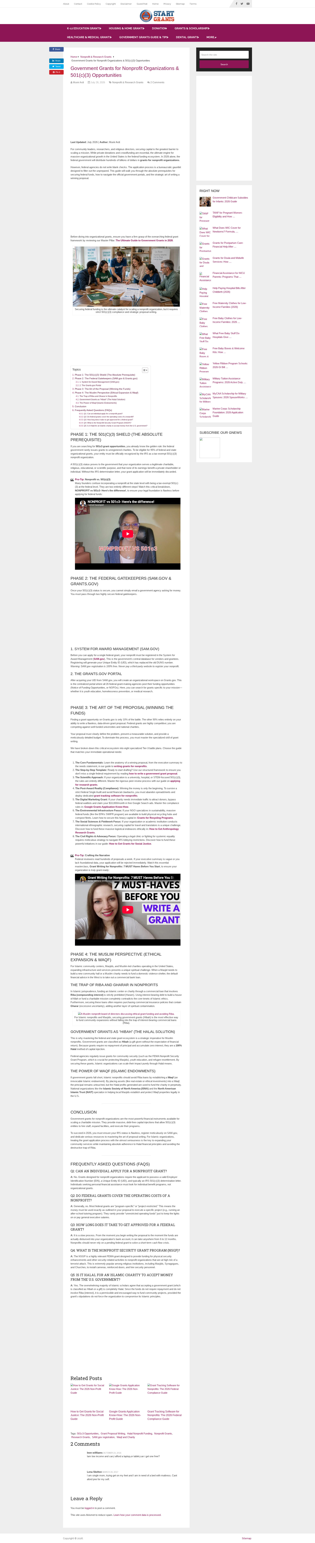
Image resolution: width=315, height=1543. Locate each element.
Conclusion (80, 406)
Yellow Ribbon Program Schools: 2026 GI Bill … (230, 365)
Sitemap (180, 4)
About (66, 4)
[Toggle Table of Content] (143, 370)
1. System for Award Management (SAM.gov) (99, 382)
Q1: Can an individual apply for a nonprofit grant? (103, 414)
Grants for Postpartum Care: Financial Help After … (228, 244)
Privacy (167, 4)
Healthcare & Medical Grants (89, 37)
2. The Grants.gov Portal (90, 385)
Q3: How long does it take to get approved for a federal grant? (108, 420)
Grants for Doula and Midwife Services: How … (228, 260)
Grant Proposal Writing (113, 1433)
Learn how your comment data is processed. (137, 1515)
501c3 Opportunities (88, 1433)
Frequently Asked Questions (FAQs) (93, 410)
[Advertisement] (130, 113)
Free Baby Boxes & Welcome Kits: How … (228, 350)
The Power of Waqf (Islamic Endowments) (98, 403)
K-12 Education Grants (84, 28)
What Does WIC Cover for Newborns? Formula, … (227, 229)
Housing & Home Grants (126, 28)
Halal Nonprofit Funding (139, 1433)
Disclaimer (126, 4)
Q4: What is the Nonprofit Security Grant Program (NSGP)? (107, 423)
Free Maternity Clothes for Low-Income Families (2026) (229, 305)
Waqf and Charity (126, 1437)
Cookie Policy (94, 4)
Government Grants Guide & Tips (143, 37)
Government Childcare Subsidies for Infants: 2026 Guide (230, 199)
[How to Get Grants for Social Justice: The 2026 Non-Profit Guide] (88, 1396)
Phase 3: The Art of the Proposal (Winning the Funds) (102, 389)
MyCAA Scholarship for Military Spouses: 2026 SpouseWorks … (230, 395)
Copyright (111, 4)
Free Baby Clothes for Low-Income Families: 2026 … (227, 320)
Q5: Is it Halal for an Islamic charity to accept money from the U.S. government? (115, 426)
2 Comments (157, 82)
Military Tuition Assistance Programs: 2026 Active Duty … (229, 380)
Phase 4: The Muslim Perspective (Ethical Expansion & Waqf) (106, 392)
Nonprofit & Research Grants (127, 82)
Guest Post (142, 4)
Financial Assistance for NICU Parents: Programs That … (229, 275)
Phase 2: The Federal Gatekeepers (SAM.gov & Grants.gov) (106, 378)
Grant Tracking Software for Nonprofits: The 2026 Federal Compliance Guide (164, 1415)
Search (224, 64)
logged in (89, 1508)
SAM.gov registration (103, 1437)
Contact (78, 4)
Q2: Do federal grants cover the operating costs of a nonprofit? (109, 417)
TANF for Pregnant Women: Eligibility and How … (227, 214)
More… (211, 37)
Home (155, 4)
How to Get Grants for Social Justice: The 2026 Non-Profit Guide (87, 1415)
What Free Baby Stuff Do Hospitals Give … (226, 335)
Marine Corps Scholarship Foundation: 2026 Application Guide (228, 412)
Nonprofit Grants (163, 1433)
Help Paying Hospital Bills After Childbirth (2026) (229, 290)
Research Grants (80, 1437)
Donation (159, 28)
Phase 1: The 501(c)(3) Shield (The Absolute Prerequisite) (105, 375)
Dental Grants (187, 37)
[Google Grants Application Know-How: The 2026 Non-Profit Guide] (126, 1396)
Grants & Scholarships (192, 28)
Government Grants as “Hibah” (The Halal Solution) (102, 399)
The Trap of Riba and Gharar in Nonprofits (98, 396)
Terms (192, 4)
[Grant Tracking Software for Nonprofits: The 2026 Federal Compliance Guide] (164, 1396)
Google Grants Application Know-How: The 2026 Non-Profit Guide (125, 1415)
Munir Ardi (78, 82)
